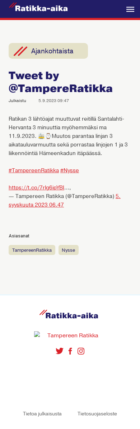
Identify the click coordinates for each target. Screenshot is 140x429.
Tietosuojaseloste (97, 413)
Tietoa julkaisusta (42, 413)
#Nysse (69, 170)
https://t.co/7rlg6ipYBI (36, 187)
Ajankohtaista (52, 51)
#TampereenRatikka (34, 170)
